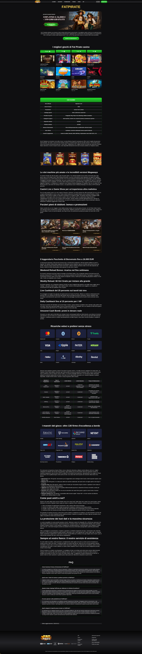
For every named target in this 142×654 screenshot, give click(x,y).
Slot (93, 51)
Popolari (47, 51)
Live (62, 51)
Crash (78, 51)
